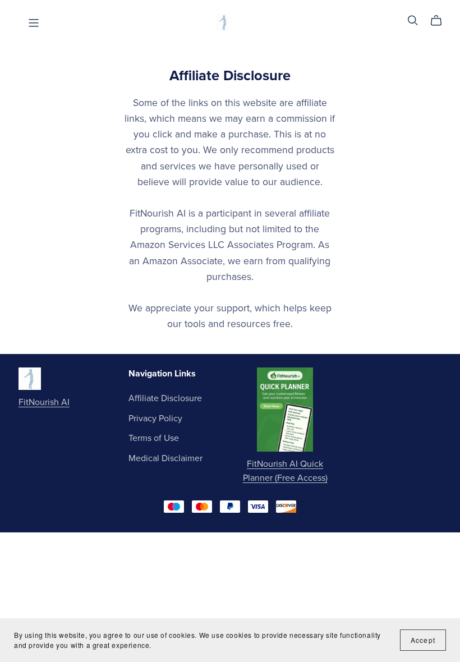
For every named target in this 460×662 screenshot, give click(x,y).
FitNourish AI (44, 402)
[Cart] (441, 20)
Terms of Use (153, 438)
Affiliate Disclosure (165, 398)
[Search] (413, 20)
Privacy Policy (155, 418)
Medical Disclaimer (165, 458)
